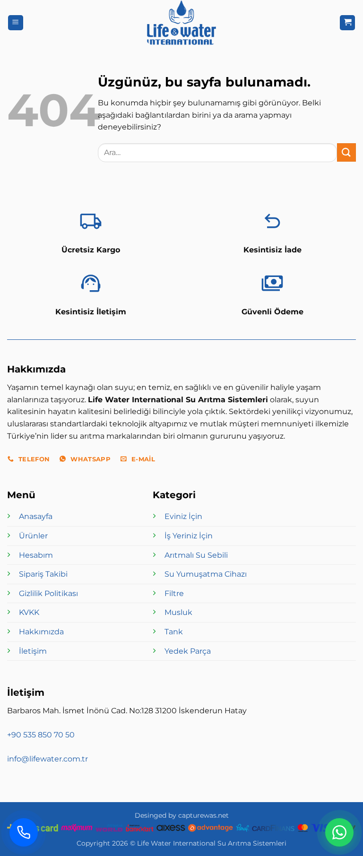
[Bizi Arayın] (23, 832)
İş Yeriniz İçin (188, 535)
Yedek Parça (187, 651)
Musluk (178, 612)
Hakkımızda (41, 631)
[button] (15, 23)
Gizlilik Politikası (48, 593)
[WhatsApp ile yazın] (339, 832)
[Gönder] (346, 152)
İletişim (33, 651)
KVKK (29, 612)
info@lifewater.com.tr (47, 758)
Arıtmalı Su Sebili (196, 555)
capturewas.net (203, 815)
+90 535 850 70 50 (41, 734)
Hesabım (36, 555)
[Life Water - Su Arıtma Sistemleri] (181, 22)
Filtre (174, 593)
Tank (173, 631)
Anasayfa (35, 516)
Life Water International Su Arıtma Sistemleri (211, 843)
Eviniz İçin (183, 516)
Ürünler (33, 535)
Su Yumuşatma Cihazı (205, 574)
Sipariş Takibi (43, 574)
